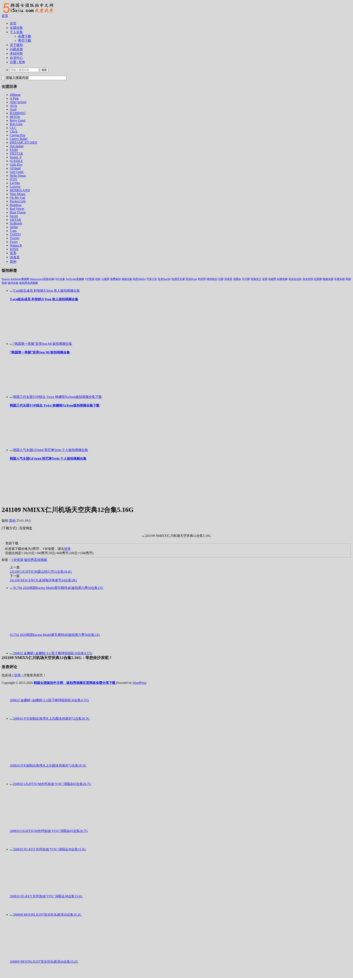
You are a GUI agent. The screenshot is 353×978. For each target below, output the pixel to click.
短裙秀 (272, 278)
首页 (5, 16)
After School (18, 102)
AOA (13, 105)
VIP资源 (89, 278)
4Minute (15, 94)
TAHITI (15, 234)
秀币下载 (24, 40)
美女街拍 (308, 278)
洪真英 (15, 257)
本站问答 (16, 53)
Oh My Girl (17, 197)
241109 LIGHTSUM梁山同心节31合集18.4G (41, 571)
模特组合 (212, 278)
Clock (14, 131)
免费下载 (24, 36)
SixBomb (16, 223)
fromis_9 (15, 157)
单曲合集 (127, 278)
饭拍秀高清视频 (28, 282)
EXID (14, 150)
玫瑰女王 (256, 278)
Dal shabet (16, 146)
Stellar (14, 227)
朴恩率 (202, 278)
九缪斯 (105, 278)
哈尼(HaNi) (139, 278)
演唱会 (237, 278)
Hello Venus (18, 175)
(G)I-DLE (16, 161)
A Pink (14, 98)
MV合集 (60, 278)
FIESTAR (16, 153)
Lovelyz (15, 186)
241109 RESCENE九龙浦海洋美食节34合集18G (43, 580)
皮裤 (264, 278)
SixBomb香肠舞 (75, 278)
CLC (13, 128)
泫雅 (220, 278)
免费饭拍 (115, 278)
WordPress (139, 682)
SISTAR (15, 219)
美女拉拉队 (295, 278)
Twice (14, 241)
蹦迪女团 (328, 278)
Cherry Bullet (18, 139)
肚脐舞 (318, 278)
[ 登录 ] (17, 675)
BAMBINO (18, 113)
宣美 (13, 253)
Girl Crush (16, 172)
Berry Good (17, 120)
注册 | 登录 (17, 62)
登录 (67, 548)
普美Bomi (191, 278)
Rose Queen (18, 212)
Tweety (14, 238)
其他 (13, 261)
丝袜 (98, 278)
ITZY (13, 179)
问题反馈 (16, 49)
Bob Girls (16, 124)
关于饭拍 (16, 45)
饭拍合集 (13, 282)
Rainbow (16, 205)
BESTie (15, 116)
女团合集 (16, 27)
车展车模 (339, 278)
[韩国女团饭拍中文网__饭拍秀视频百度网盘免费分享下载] (28, 13)
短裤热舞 (282, 278)
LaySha (15, 183)
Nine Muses (17, 194)
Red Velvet (17, 208)
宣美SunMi (164, 278)
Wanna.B (16, 245)
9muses (6, 278)
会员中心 (16, 57)
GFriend (15, 168)
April (13, 109)
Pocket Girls (18, 201)
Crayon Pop (17, 135)
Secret (14, 216)
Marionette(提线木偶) (42, 278)
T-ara (13, 230)
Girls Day (16, 164)
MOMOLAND (20, 190)
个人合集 (16, 32)
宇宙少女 (151, 278)
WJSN (14, 249)
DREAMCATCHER (23, 142)
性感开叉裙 (178, 278)
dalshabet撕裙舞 (20, 278)
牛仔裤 (246, 278)
